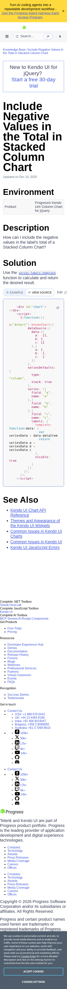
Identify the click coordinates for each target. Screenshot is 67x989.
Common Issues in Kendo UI (36, 541)
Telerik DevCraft (10, 605)
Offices (12, 867)
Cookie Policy (28, 956)
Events (12, 678)
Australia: (32, 727)
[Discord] (17, 762)
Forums (12, 658)
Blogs (11, 661)
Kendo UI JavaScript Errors (35, 547)
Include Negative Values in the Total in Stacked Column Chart (33, 51)
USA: (30, 714)
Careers (12, 864)
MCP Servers (9, 618)
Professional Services (21, 668)
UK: (30, 717)
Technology (15, 850)
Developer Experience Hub (25, 644)
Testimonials (15, 698)
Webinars (13, 664)
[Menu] (7, 36)
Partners (13, 671)
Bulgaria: (32, 724)
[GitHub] (17, 758)
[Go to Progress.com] (12, 813)
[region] (33, 960)
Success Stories (18, 694)
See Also (20, 500)
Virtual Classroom (19, 675)
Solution (19, 263)
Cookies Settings (33, 982)
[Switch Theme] (60, 36)
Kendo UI (6, 611)
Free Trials (14, 628)
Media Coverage (18, 860)
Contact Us (14, 710)
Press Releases (17, 857)
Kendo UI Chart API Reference (28, 512)
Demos (12, 648)
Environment (28, 192)
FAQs (11, 681)
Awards (12, 854)
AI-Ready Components (33, 618)
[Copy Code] (58, 308)
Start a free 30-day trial (33, 83)
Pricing (12, 631)
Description (26, 228)
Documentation (17, 651)
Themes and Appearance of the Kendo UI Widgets (35, 523)
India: (30, 721)
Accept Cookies (33, 971)
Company (13, 847)
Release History (18, 654)
